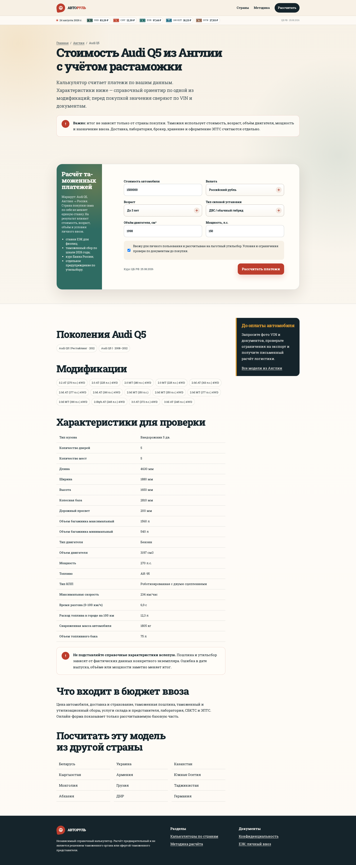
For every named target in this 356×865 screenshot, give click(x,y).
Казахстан (183, 764)
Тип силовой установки (224, 206)
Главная (62, 43)
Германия (183, 796)
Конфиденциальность (259, 836)
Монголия (68, 785)
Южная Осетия (187, 774)
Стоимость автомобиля (142, 181)
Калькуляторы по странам (194, 836)
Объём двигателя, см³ (140, 222)
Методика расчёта (186, 843)
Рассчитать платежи (261, 269)
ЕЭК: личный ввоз (255, 843)
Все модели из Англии (262, 368)
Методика (262, 8)
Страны (243, 8)
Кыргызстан (70, 774)
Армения (124, 774)
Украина (123, 764)
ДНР (120, 796)
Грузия (122, 785)
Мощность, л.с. (217, 222)
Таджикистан (186, 785)
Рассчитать (287, 8)
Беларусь (67, 764)
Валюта (221, 185)
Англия (78, 43)
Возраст (131, 206)
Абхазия (66, 796)
